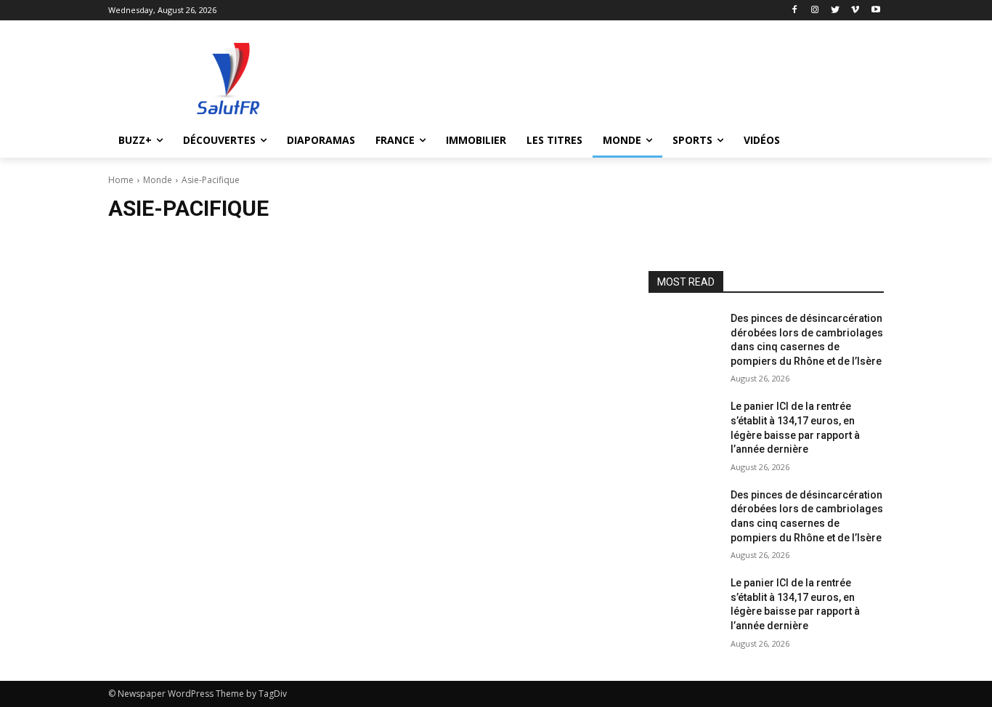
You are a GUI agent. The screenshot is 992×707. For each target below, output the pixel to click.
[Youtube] (875, 10)
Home (121, 180)
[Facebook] (794, 10)
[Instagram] (815, 10)
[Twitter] (835, 10)
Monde (157, 180)
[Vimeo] (855, 10)
